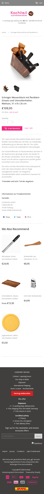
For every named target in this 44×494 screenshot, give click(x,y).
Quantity (5, 118)
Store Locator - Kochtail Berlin (22, 388)
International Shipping (22, 385)
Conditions (21, 451)
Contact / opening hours (22, 376)
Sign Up (38, 436)
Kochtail (27, 470)
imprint (4, 451)
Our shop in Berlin (22, 379)
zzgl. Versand (13, 112)
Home (4, 32)
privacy (12, 451)
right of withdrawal (33, 451)
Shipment (22, 382)
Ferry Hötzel (19, 472)
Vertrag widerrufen (22, 393)
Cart (40, 3)
